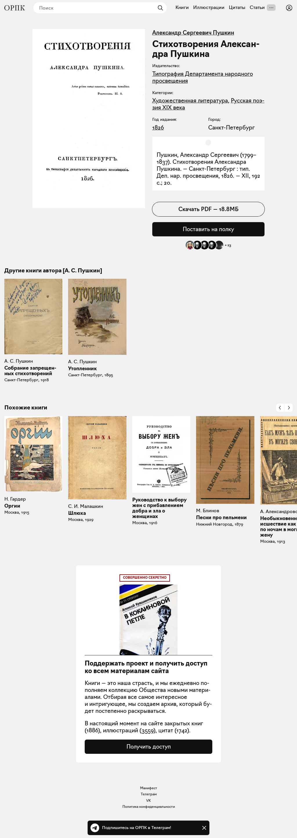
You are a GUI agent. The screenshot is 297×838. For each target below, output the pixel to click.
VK (148, 800)
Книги (182, 7)
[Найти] (159, 8)
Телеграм (149, 794)
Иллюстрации (208, 7)
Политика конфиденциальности (148, 806)
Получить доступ (148, 746)
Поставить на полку (208, 229)
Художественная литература (190, 100)
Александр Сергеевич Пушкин (193, 32)
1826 (158, 127)
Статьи (257, 7)
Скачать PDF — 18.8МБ (208, 209)
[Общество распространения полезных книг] (14, 8)
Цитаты (237, 7)
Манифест (148, 788)
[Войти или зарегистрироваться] (289, 7)
